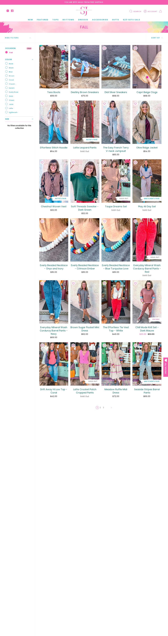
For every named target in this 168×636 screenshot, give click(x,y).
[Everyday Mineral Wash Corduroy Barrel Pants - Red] (146, 240)
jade (11, 104)
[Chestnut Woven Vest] (53, 181)
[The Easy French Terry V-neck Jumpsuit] (115, 122)
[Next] (111, 408)
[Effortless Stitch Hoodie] (53, 122)
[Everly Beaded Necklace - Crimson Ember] (84, 240)
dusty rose (13, 92)
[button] (43, 19)
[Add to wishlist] (42, 48)
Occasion (10, 48)
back (11, 63)
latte (11, 108)
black (11, 67)
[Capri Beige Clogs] (146, 66)
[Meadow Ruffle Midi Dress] (115, 364)
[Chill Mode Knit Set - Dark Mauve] (146, 302)
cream (12, 84)
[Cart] (160, 11)
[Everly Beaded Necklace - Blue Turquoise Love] (115, 240)
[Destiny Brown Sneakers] (84, 66)
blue (11, 72)
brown (11, 76)
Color (8, 59)
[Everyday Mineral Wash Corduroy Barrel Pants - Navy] (53, 302)
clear (29, 48)
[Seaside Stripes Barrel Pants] (146, 364)
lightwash (13, 112)
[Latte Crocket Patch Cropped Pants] (84, 364)
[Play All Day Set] (146, 181)
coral (11, 80)
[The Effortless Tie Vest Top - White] (115, 302)
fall (11, 52)
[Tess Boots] (53, 66)
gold (11, 96)
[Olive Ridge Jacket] (146, 122)
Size (7, 119)
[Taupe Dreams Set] (115, 181)
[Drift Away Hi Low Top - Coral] (53, 364)
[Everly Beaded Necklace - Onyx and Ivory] (53, 240)
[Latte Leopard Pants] (84, 122)
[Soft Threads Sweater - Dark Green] (84, 181)
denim (11, 88)
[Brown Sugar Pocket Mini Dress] (84, 302)
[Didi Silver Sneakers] (115, 66)
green (11, 100)
